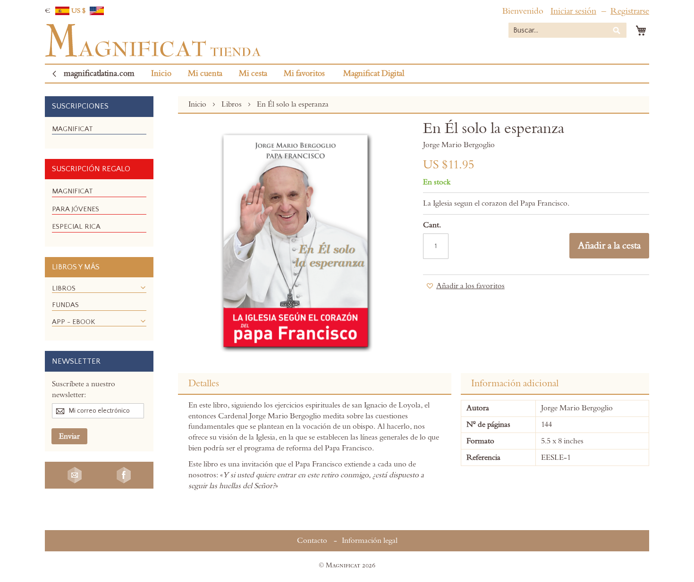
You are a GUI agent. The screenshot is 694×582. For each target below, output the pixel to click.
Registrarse (629, 11)
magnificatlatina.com (99, 73)
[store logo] (153, 40)
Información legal (370, 540)
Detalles (203, 383)
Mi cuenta (205, 73)
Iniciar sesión (573, 11)
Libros (232, 104)
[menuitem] (72, 129)
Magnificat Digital (373, 73)
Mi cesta (253, 73)
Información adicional (515, 383)
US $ (79, 11)
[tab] (314, 384)
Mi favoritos (304, 73)
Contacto (312, 540)
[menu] (99, 133)
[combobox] (567, 30)
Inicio (161, 73)
